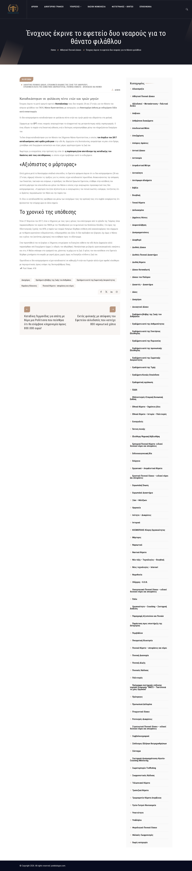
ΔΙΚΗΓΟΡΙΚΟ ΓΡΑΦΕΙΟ (54, 7)
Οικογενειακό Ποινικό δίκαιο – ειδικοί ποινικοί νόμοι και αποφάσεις (148, 590)
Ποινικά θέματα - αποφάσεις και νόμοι (84, 87)
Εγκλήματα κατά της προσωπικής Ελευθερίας (146, 349)
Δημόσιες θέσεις (139, 217)
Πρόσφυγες (137, 697)
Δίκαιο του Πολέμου (141, 277)
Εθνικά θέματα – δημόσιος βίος (146, 406)
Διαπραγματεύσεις (140, 232)
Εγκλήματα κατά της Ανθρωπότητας (148, 324)
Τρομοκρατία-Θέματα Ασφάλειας (146, 798)
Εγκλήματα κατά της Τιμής (144, 367)
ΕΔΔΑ (134, 389)
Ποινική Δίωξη (138, 663)
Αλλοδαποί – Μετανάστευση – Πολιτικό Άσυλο (149, 105)
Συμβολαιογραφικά (140, 736)
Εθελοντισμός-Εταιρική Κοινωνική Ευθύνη (146, 398)
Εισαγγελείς (137, 421)
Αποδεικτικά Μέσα (140, 128)
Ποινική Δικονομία (140, 655)
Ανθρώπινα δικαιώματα (142, 121)
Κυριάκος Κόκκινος (29, 286)
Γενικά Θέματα (138, 202)
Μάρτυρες (136, 537)
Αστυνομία (137, 158)
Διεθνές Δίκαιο (139, 247)
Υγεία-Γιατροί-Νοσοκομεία (144, 805)
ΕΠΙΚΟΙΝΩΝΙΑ (146, 7)
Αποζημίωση (138, 135)
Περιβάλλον (137, 633)
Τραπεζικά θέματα (140, 790)
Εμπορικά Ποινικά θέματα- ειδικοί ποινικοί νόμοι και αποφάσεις (146, 445)
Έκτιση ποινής (138, 429)
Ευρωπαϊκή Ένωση (140, 485)
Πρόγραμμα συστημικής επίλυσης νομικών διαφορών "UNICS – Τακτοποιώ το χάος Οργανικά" (148, 687)
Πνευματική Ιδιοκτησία (142, 640)
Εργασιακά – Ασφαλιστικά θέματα (147, 468)
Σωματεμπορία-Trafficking (144, 768)
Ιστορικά (136, 522)
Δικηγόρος (26, 280)
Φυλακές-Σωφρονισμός (142, 835)
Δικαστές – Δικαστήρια (142, 284)
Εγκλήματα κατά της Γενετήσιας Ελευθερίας (145, 332)
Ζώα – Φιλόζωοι (139, 500)
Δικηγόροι (136, 299)
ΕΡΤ (35, 123)
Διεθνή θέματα (138, 262)
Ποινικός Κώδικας (140, 670)
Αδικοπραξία (138, 89)
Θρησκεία (136, 507)
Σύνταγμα (136, 751)
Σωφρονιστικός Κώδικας (143, 775)
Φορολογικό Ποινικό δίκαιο (144, 827)
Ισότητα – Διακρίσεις (141, 515)
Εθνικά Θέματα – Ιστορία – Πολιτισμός (149, 414)
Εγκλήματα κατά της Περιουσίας (146, 341)
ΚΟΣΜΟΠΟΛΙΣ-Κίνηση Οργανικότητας (148, 530)
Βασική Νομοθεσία (97, 7)
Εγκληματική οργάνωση (142, 382)
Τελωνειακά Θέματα (141, 783)
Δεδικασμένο (138, 210)
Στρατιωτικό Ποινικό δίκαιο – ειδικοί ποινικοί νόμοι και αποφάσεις (148, 727)
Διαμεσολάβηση (139, 225)
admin (117, 90)
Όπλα (134, 599)
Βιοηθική (136, 195)
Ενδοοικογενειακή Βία (142, 453)
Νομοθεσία (137, 574)
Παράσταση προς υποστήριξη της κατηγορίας (146, 624)
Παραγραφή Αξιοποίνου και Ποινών (148, 616)
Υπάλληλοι (137, 820)
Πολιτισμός (137, 678)
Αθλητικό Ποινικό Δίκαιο (35, 85)
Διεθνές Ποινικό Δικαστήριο (145, 255)
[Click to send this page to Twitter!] (106, 292)
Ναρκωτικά (137, 545)
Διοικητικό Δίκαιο (140, 307)
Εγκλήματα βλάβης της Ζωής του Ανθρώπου (67, 85)
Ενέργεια (136, 461)
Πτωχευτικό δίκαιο (141, 711)
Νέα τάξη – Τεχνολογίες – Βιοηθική (148, 560)
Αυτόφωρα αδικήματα (142, 180)
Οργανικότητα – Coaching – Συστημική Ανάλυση (148, 607)
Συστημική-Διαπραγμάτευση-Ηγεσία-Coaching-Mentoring (147, 759)
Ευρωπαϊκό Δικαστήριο (142, 493)
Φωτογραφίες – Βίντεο (122, 7)
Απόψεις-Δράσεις (140, 143)
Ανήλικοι (136, 113)
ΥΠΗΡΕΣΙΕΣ (75, 7)
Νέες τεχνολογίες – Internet (145, 567)
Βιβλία (135, 188)
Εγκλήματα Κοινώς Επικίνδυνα (145, 375)
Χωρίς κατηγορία (139, 842)
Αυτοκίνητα (137, 173)
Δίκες (134, 292)
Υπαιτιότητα (137, 812)
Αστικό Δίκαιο (138, 150)
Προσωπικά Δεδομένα (142, 704)
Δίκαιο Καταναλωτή (141, 269)
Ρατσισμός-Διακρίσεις (142, 719)
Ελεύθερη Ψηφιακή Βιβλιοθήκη (146, 436)
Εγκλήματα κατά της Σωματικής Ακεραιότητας (45, 87)
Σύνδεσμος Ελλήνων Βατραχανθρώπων (149, 743)
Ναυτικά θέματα (139, 552)
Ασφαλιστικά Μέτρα (141, 165)
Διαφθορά (136, 240)
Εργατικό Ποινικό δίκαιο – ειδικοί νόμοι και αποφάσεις (149, 477)
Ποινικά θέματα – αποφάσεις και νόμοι (149, 648)
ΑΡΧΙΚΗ (34, 7)
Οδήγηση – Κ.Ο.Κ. (140, 582)
